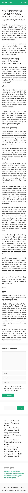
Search (20, 408)
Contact (22, 487)
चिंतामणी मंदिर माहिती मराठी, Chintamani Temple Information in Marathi (11, 449)
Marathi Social (7, 2)
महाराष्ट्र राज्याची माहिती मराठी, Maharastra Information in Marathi (12, 435)
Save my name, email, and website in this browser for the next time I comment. (14, 388)
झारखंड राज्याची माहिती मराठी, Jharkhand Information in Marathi (12, 442)
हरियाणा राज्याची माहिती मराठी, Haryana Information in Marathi (11, 423)
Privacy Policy (14, 487)
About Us (6, 487)
